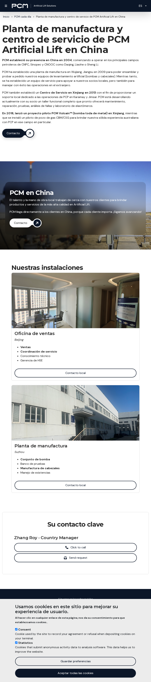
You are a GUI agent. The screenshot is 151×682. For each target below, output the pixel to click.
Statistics (25, 643)
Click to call (78, 547)
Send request (78, 558)
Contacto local (75, 373)
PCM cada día (22, 16)
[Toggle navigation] (5, 5)
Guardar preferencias (76, 661)
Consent (24, 629)
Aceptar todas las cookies (75, 673)
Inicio (6, 16)
